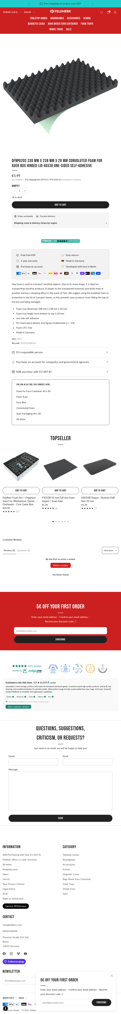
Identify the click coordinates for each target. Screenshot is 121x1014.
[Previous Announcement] (29, 4)
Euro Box (21, 402)
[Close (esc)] (112, 976)
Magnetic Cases (36, 24)
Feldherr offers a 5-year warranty (20, 859)
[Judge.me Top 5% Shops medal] (102, 668)
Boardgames (57, 18)
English (27, 12)
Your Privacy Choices (13, 883)
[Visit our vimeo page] (18, 953)
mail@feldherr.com (12, 924)
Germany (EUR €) (10, 12)
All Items (7, 864)
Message (13, 769)
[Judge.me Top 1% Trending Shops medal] (90, 668)
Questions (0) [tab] (23, 550)
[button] (5, 1008)
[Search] (101, 12)
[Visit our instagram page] (11, 953)
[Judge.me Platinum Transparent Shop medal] (78, 668)
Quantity (16, 185)
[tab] (53, 521)
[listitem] (60, 3)
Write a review (60, 565)
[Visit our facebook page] (4, 953)
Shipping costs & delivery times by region (35, 223)
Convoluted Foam (25, 407)
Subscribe (102, 1002)
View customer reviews (18, 707)
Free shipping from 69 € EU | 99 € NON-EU (43, 179)
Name (12, 756)
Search (6, 879)
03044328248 (10, 931)
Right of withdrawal (13, 898)
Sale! (69, 29)
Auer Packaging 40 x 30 (28, 413)
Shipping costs (10, 869)
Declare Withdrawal (15, 906)
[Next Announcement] (92, 4)
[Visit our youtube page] (25, 953)
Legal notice (9, 888)
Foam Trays (87, 24)
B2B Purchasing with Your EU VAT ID (22, 854)
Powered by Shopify (11, 1010)
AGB (5, 893)
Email (65, 756)
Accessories (73, 18)
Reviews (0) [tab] (9, 550)
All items (20, 419)
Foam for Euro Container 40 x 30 (33, 391)
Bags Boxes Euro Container (77, 879)
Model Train (56, 29)
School (87, 18)
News (6, 874)
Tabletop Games (38, 18)
